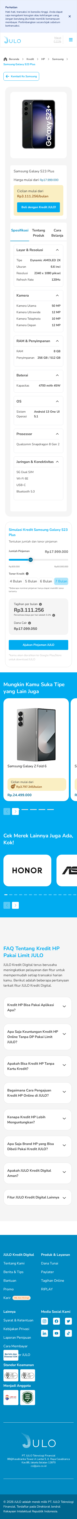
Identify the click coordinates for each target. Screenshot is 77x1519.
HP (43, 59)
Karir (16, 1298)
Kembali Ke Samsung (24, 76)
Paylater (47, 1272)
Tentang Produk (38, 233)
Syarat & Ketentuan (18, 1320)
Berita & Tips (13, 1272)
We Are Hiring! (21, 1297)
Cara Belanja (57, 233)
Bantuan (9, 1280)
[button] (7, 809)
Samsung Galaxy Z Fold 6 (27, 766)
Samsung (58, 59)
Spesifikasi (19, 230)
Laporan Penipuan (17, 1337)
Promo (8, 1289)
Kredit (30, 59)
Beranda (14, 59)
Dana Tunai (49, 1263)
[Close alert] (70, 16)
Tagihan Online (52, 1280)
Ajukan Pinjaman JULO (38, 645)
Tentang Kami (14, 1263)
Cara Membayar (15, 1346)
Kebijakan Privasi (16, 1329)
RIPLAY (47, 1289)
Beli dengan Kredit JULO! (38, 207)
